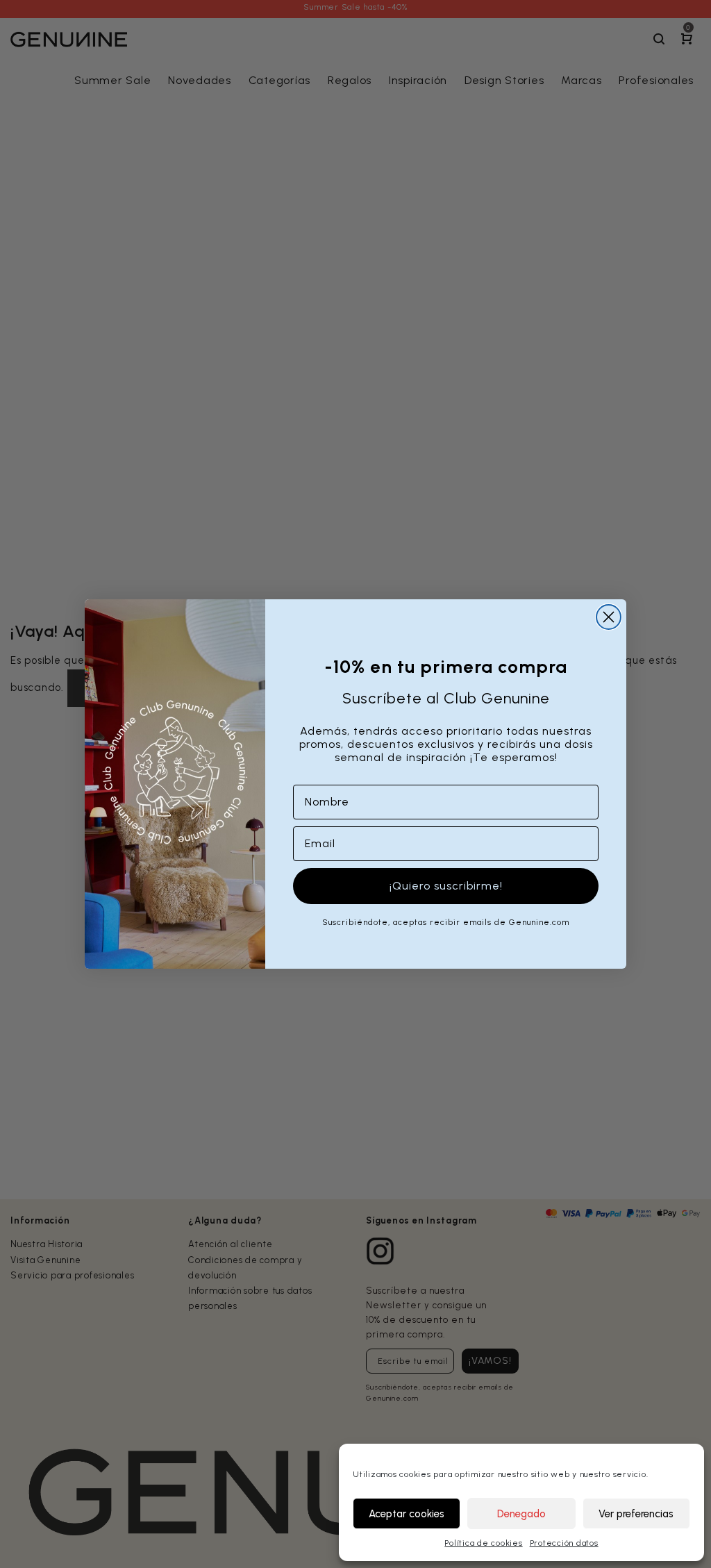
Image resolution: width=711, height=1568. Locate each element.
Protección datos (564, 1543)
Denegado (521, 1514)
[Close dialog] (608, 617)
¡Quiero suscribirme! (446, 885)
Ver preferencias (636, 1514)
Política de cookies (483, 1543)
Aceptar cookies (406, 1514)
